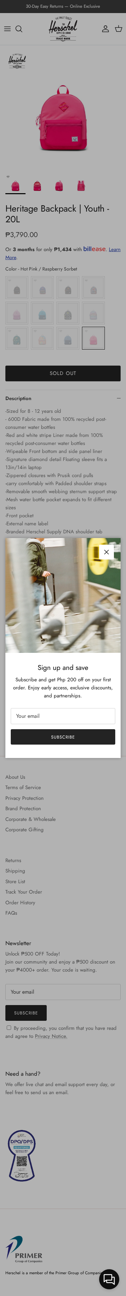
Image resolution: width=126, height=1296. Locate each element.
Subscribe (63, 737)
